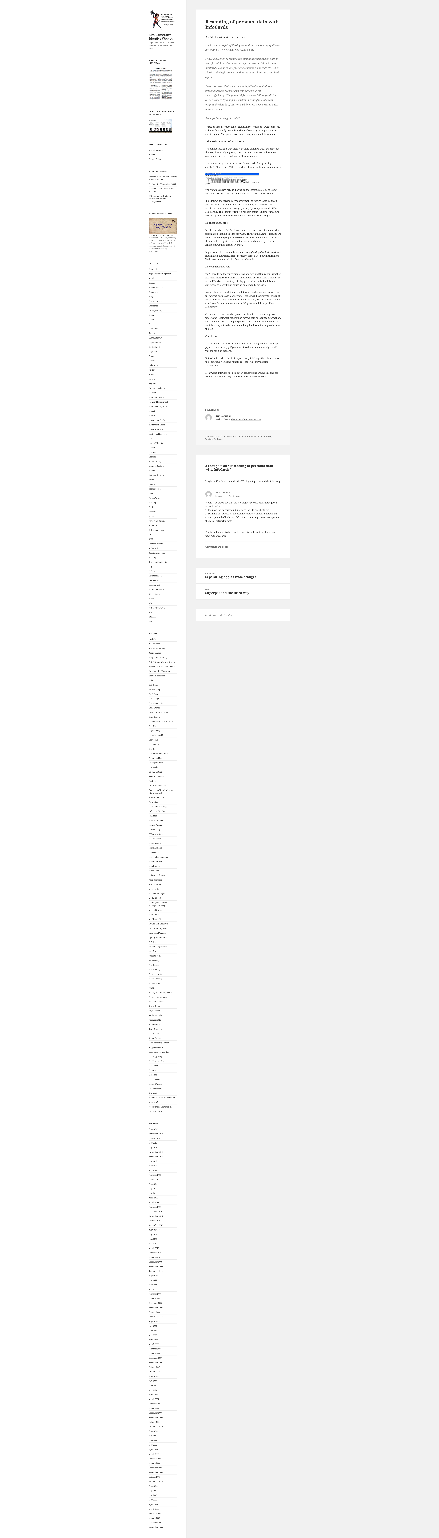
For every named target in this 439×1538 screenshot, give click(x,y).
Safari (151, 534)
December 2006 (155, 1413)
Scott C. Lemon (155, 1029)
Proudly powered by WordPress (219, 615)
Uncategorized (155, 576)
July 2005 (153, 1490)
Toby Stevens (154, 1079)
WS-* (151, 612)
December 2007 (155, 1358)
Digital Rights (155, 347)
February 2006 (155, 1458)
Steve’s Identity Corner (159, 1043)
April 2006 (153, 1449)
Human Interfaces (157, 388)
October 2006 (154, 1422)
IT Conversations (156, 834)
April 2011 (153, 1198)
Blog (151, 296)
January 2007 (154, 1408)
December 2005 (155, 1467)
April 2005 (153, 1504)
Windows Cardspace (158, 608)
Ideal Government (157, 820)
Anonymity (153, 269)
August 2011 (154, 1184)
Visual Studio (154, 594)
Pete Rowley (154, 960)
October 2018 (154, 1138)
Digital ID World (156, 735)
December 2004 (155, 1522)
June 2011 (153, 1193)
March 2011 (154, 1202)
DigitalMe (153, 351)
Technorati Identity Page (159, 1052)
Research (153, 525)
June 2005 (153, 1495)
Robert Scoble (155, 1020)
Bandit (152, 283)
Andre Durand (155, 653)
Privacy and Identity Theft (160, 992)
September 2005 (156, 1481)
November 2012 (156, 1156)
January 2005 (154, 1518)
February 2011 (155, 1207)
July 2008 (153, 1326)
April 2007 (153, 1394)
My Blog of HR (155, 919)
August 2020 (154, 1129)
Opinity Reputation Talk (159, 937)
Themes (152, 1070)
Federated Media (156, 776)
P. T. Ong (152, 942)
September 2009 (156, 1271)
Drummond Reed (156, 758)
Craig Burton (154, 708)
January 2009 (154, 1298)
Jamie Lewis (154, 852)
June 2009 (153, 1284)
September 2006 (156, 1426)
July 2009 (153, 1280)
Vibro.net (153, 1093)
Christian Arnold (156, 703)
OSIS (151, 493)
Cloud (151, 319)
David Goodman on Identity (161, 721)
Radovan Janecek (156, 1001)
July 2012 (153, 1161)
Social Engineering (157, 553)
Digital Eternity (155, 338)
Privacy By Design (157, 521)
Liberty (152, 447)
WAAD (151, 598)
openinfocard (155, 489)
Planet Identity (155, 974)
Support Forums (156, 1047)
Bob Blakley (154, 685)
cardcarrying (154, 689)
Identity (152, 392)
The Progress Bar (156, 1061)
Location (152, 457)
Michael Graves (155, 910)
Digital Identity (155, 342)
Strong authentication (158, 562)
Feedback (153, 781)
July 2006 (153, 1435)
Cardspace (153, 306)
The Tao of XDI (155, 1065)
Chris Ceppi (154, 698)
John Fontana (154, 866)
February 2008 (155, 1349)
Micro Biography (156, 150)
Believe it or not (156, 287)
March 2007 (154, 1399)
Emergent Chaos (156, 762)
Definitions (153, 328)
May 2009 (153, 1289)
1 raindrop (153, 639)
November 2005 (156, 1472)
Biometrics (153, 292)
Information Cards (157, 420)
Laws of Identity (156, 443)
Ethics (151, 356)
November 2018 (156, 1133)
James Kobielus (155, 848)
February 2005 (155, 1513)
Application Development (160, 274)
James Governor (156, 843)
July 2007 (153, 1381)
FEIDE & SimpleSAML (158, 785)
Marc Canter (154, 889)
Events (152, 360)
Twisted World (155, 1084)
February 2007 (155, 1403)
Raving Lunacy (155, 1006)
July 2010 (153, 1234)
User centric (154, 580)
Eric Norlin (153, 767)
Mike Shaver (154, 914)
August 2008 (154, 1321)
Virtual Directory (156, 589)
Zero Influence (155, 1111)
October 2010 (154, 1220)
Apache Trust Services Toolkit (162, 666)
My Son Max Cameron (158, 924)
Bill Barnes (153, 680)
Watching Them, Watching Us (162, 1097)
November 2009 (156, 1266)
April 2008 (153, 1339)
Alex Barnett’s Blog (157, 648)
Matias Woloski (155, 898)
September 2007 (156, 1371)
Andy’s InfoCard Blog (158, 657)
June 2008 (153, 1330)
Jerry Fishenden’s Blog (158, 857)
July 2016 (153, 1147)
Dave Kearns (154, 717)
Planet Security (155, 978)
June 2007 (153, 1385)
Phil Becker (154, 965)
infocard (152, 415)
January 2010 (154, 1257)
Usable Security (155, 1088)
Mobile (152, 470)
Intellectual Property (158, 434)
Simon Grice (154, 1033)
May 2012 (153, 1170)
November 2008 (156, 1307)
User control (154, 585)
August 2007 (154, 1376)
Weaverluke (154, 1102)
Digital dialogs (155, 730)
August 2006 (154, 1431)
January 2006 (154, 1463)
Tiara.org (153, 1075)
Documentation (155, 744)
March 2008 (154, 1344)
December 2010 (155, 1211)
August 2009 (154, 1275)
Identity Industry (156, 397)
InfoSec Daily (154, 829)
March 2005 (154, 1509)
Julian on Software (157, 875)
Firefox (152, 370)
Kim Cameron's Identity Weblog (161, 36)
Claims (152, 315)
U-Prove (152, 571)
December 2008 (155, 1303)
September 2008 (156, 1316)
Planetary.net (155, 983)
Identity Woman (156, 825)
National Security (156, 475)
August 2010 (154, 1230)
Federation (153, 365)
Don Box (152, 749)
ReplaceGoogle (155, 1015)
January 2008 (154, 1353)
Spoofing (153, 557)
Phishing (152, 502)
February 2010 (155, 1252)
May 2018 (153, 1143)
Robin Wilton (154, 1024)
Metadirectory (155, 461)
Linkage (152, 452)
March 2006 (154, 1454)
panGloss (153, 951)
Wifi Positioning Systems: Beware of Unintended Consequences (160, 199)
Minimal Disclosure (157, 466)
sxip (150, 566)
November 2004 (156, 1527)
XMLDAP (153, 617)
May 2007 (153, 1390)
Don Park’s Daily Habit (158, 753)
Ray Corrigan (154, 1010)
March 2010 (154, 1248)
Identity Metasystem (158, 406)
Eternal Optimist (156, 772)
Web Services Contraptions (160, 1107)
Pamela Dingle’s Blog (158, 946)
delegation (153, 333)
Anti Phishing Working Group (162, 662)
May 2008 (153, 1335)
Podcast (152, 511)
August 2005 (154, 1486)
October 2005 (154, 1477)
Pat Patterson (155, 956)
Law (151, 438)
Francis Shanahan (156, 797)
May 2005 (153, 1500)
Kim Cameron (155, 884)
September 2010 (156, 1225)
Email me (153, 154)
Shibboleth (153, 548)
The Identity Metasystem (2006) (162, 184)
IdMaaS (152, 411)
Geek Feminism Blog (158, 806)
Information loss (156, 429)
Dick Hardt (153, 726)
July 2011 (153, 1188)
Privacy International (158, 997)
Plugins (152, 988)
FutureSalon (154, 802)
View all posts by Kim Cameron (245, 419)
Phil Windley (154, 969)
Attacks (152, 278)
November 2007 (156, 1362)
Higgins (152, 383)
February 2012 (155, 1175)
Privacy (152, 516)
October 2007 (154, 1367)
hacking (152, 379)
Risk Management (157, 530)
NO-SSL (152, 479)
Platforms (153, 507)
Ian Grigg (153, 816)
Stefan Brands (155, 1038)
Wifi (151, 603)
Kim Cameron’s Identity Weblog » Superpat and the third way (248, 481)
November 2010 (156, 1216)
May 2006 (153, 1445)
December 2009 (155, 1262)
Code (151, 324)
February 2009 (155, 1294)
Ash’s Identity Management (161, 671)
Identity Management (158, 402)
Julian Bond (154, 870)
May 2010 (153, 1243)
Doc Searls (153, 740)
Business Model (155, 301)
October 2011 (154, 1179)
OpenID (152, 484)
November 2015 (156, 1152)
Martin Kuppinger (157, 893)
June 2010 (153, 1239)
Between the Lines (157, 676)
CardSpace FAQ (155, 310)
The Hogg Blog (155, 1056)
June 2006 (153, 1440)
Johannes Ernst (155, 861)
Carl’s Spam (154, 694)
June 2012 (153, 1165)
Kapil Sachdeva (155, 880)
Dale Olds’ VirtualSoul (158, 712)
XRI (150, 621)
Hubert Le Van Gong (158, 811)
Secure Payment (156, 543)
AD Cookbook (154, 643)
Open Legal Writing (157, 933)
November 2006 (156, 1417)
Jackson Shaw (155, 838)
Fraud (151, 374)
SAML (151, 539)
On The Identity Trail (158, 928)
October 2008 (154, 1312)
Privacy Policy (155, 159)
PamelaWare (154, 498)
